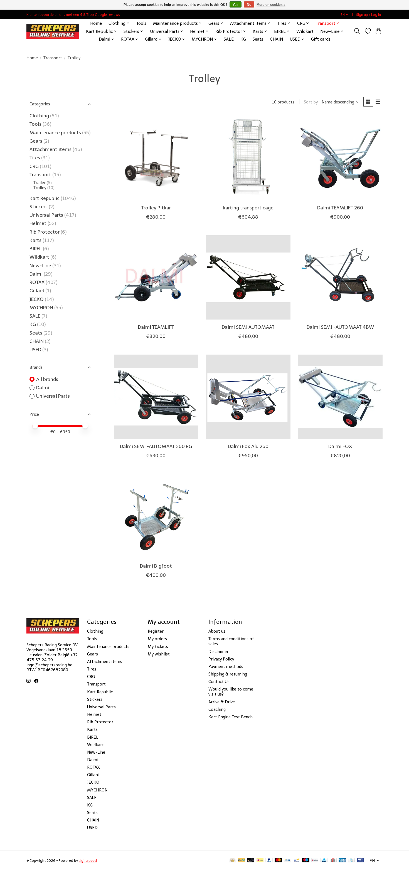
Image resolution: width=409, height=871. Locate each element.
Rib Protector (44, 232)
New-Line (40, 266)
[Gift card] (333, 860)
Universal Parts (46, 215)
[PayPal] (241, 860)
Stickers (38, 207)
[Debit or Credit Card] (251, 860)
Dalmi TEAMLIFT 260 (340, 208)
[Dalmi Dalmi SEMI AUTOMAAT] (248, 277)
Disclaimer (218, 651)
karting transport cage (248, 208)
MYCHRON (41, 308)
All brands (47, 379)
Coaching (217, 709)
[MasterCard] (278, 860)
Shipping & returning (227, 674)
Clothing (39, 116)
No (249, 5)
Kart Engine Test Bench (230, 716)
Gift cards (321, 39)
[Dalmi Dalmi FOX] (340, 397)
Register (156, 631)
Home (96, 23)
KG (243, 39)
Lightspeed (88, 860)
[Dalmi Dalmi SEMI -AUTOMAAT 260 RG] (156, 397)
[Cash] (232, 860)
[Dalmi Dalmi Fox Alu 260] (248, 397)
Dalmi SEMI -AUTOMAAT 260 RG (156, 446)
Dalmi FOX (340, 446)
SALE (229, 39)
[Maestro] (305, 860)
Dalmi (36, 274)
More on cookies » (271, 5)
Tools (141, 23)
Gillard (36, 291)
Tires (34, 158)
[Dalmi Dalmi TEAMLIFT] (156, 277)
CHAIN (276, 39)
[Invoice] (351, 860)
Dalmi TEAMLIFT (156, 327)
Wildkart (305, 31)
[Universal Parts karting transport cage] (248, 158)
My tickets (158, 646)
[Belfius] (314, 860)
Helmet (37, 223)
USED (35, 350)
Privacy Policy (221, 659)
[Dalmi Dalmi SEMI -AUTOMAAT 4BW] (340, 277)
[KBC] (324, 860)
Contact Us (219, 681)
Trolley (39, 187)
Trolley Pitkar (156, 208)
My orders (157, 638)
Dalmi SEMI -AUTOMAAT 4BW (340, 327)
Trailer (39, 182)
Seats (258, 39)
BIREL (35, 249)
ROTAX (37, 282)
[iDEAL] (260, 860)
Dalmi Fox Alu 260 (248, 446)
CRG (34, 166)
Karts (35, 240)
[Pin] (360, 860)
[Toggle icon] (357, 31)
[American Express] (342, 860)
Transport (52, 57)
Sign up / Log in (368, 15)
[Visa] (287, 860)
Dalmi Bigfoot (156, 566)
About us (216, 631)
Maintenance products (55, 133)
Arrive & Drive (221, 701)
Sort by (311, 102)
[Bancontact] (296, 860)
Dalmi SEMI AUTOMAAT (248, 327)
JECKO (36, 299)
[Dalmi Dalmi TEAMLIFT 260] (340, 158)
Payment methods (225, 666)
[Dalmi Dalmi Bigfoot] (156, 516)
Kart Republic (44, 198)
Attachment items (50, 149)
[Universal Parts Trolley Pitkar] (156, 158)
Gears (35, 141)
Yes (235, 5)
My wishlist (159, 654)
